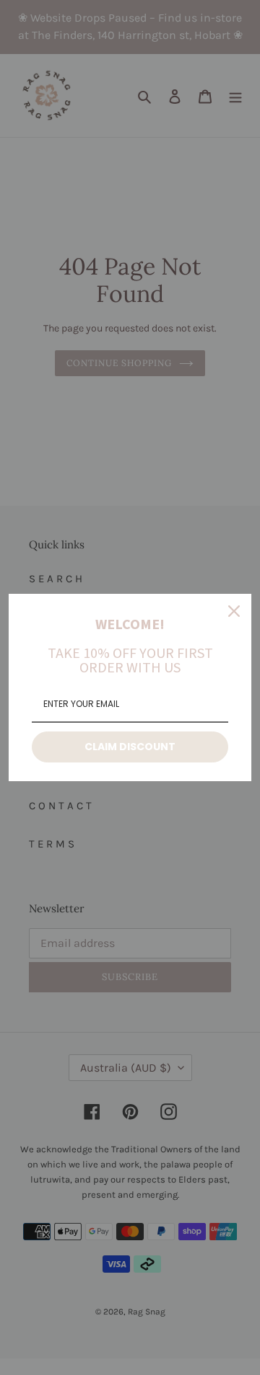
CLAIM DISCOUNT (130, 746)
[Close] (234, 611)
